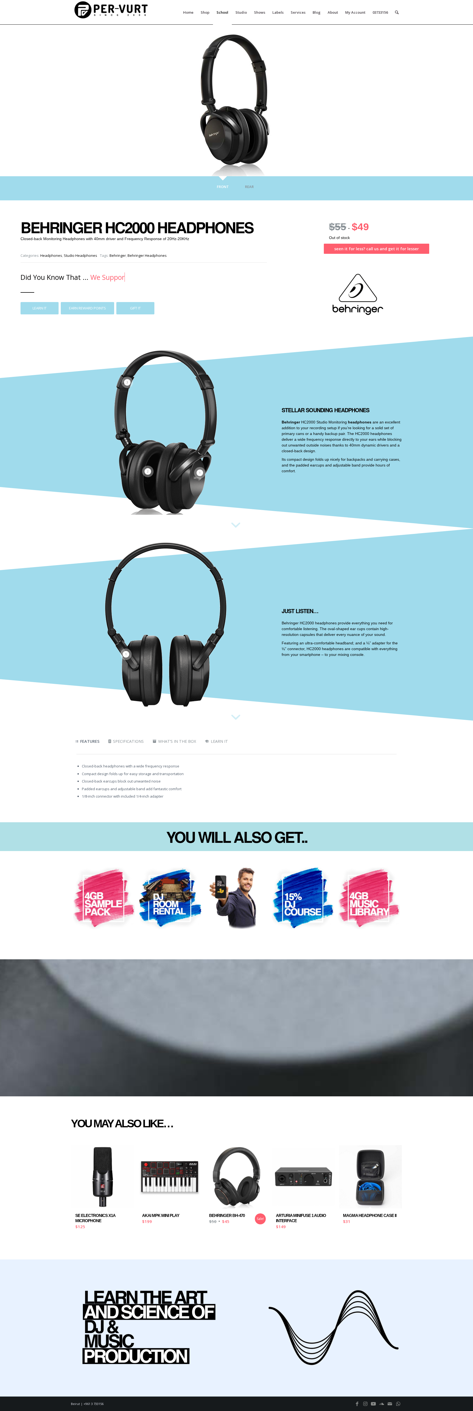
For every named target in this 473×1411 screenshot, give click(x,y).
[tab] (222, 189)
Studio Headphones (80, 255)
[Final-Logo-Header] (112, 12)
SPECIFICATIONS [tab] (128, 741)
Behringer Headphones (147, 255)
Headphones (51, 255)
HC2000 (308, 422)
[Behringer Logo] (358, 294)
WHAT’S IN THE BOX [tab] (177, 741)
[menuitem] (188, 12)
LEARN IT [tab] (219, 741)
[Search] (396, 12)
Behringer (117, 255)
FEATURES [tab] (89, 741)
